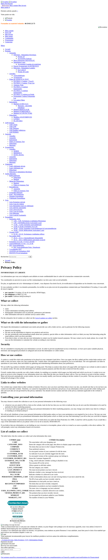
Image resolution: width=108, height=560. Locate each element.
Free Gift (8, 32)
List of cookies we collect (43, 318)
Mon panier (9, 36)
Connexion (8, 42)
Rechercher (5, 257)
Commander (9, 38)
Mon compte (9, 31)
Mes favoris (9, 34)
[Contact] (18, 523)
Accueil (7, 260)
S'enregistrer (9, 40)
